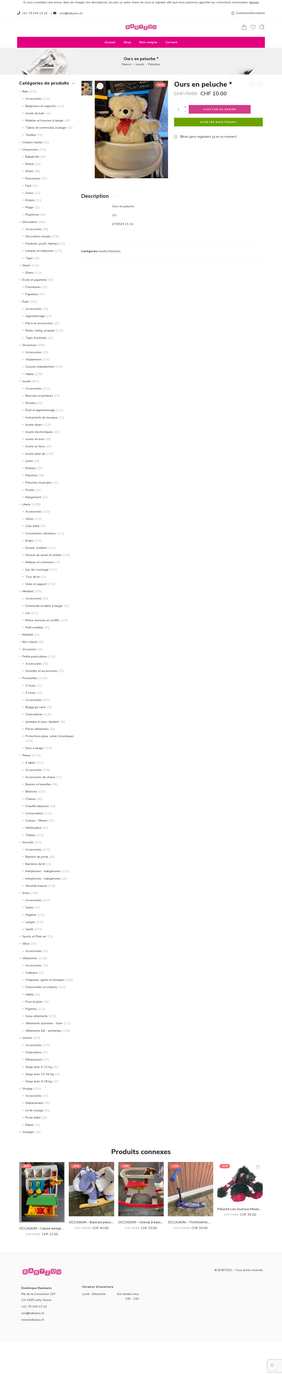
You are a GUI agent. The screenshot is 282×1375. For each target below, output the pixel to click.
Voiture (27, 1038)
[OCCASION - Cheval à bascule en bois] (141, 1189)
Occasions (29, 649)
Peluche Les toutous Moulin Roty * (240, 1209)
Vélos (26, 944)
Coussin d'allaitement (39, 367)
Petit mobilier (34, 627)
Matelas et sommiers (39, 562)
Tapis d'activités (36, 338)
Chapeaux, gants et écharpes (45, 980)
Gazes (29, 907)
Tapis (29, 258)
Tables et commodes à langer (45, 128)
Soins (26, 893)
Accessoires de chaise (40, 777)
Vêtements (29, 958)
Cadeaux (31, 973)
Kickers (30, 200)
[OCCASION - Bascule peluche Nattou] (91, 1189)
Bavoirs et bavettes (38, 784)
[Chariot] (244, 27)
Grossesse (29, 345)
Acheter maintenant (218, 122)
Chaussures (30, 149)
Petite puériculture (34, 656)
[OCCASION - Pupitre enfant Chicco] (252, 84)
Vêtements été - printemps (43, 1031)
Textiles (30, 135)
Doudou (30, 403)
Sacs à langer (34, 748)
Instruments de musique (41, 417)
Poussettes (29, 678)
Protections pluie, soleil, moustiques (49, 736)
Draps (29, 540)
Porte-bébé (33, 1117)
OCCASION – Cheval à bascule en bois (141, 1222)
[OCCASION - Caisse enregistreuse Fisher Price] (42, 1192)
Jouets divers (34, 425)
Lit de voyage (34, 1110)
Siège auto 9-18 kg (38, 1081)
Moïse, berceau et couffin (42, 620)
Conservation (34, 813)
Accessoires (33, 99)
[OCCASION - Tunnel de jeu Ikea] (260, 84)
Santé (29, 929)
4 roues (30, 693)
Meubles (28, 591)
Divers (29, 171)
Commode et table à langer (44, 606)
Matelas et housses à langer (44, 120)
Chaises (30, 799)
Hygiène (30, 915)
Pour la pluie (33, 1002)
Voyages (28, 1132)
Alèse (29, 519)
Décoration (29, 222)
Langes (30, 922)
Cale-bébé (32, 526)
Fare (28, 186)
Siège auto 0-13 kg (38, 1067)
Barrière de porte (36, 857)
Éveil (25, 301)
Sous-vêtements (36, 1016)
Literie (26, 504)
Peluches (154, 64)
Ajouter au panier (220, 109)
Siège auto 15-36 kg (39, 1074)
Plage (29, 207)
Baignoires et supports (40, 106)
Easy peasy (32, 178)
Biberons (31, 791)
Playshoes (32, 214)
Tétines (30, 835)
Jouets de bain (34, 113)
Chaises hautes (32, 142)
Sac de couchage (37, 569)
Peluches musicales (38, 482)
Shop (127, 42)
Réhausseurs (34, 1059)
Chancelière (33, 1052)
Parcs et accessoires (39, 323)
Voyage (27, 1088)
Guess (29, 193)
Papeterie (31, 294)
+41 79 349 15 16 (34, 13)
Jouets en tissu (35, 446)
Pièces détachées (37, 729)
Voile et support (36, 584)
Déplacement (34, 1103)
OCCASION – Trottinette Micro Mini (190, 1222)
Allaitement (33, 359)
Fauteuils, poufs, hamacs (42, 243)
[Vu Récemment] (272, 1365)
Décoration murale (38, 236)
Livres (29, 461)
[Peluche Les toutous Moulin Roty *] (240, 1182)
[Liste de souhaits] (100, 86)
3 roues (30, 685)
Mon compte (148, 42)
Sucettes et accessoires (41, 671)
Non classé (29, 642)
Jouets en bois (34, 439)
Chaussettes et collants (41, 987)
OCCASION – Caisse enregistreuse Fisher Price (42, 1228)
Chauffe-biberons (37, 806)
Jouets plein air (35, 454)
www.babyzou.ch (32, 1320)
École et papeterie (34, 280)
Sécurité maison (36, 886)
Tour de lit (32, 577)
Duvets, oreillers (36, 548)
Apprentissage (35, 316)
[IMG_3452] (86, 88)
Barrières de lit (35, 864)
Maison (127, 64)
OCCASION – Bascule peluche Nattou (91, 1222)
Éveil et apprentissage (40, 410)
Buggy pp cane (35, 707)
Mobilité (27, 635)
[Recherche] (262, 27)
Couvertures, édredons (40, 533)
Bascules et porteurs (39, 396)
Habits (29, 374)
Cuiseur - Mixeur (36, 820)
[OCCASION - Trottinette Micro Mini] (190, 1189)
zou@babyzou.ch (71, 13)
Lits (27, 613)
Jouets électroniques (39, 432)
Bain (25, 91)
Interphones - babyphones (42, 871)
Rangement (33, 497)
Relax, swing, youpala (40, 330)
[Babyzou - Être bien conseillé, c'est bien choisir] (141, 27)
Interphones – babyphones (43, 878)
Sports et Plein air (34, 936)
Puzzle (29, 490)
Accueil (110, 42)
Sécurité (27, 842)
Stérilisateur (33, 828)
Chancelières (34, 714)
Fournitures (33, 287)
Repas (26, 755)
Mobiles (30, 468)
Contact (171, 42)
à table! (30, 763)
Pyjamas (31, 1009)
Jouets (140, 64)
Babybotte (32, 157)
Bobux (29, 164)
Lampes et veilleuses (39, 251)
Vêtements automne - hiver (43, 1023)
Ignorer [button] (254, 2)
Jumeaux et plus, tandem (42, 722)
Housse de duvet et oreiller (43, 555)
